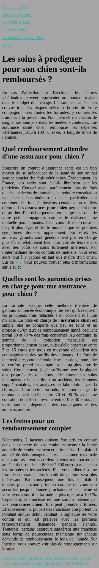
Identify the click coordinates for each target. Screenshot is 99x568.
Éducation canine (17, 14)
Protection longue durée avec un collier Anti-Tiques (46, 558)
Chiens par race (15, 6)
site (18, 262)
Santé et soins (14, 30)
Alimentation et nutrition (23, 37)
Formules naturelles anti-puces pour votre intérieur (45, 563)
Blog (6, 45)
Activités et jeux (16, 22)
